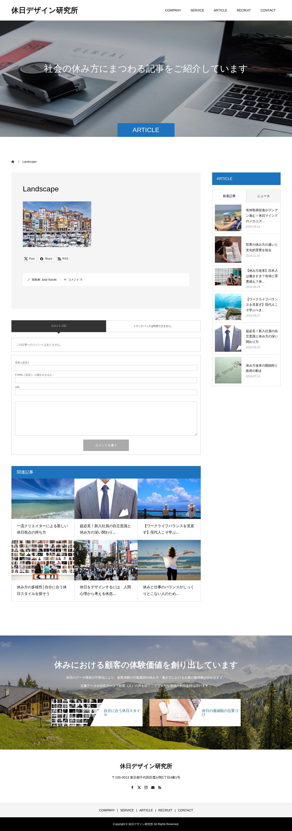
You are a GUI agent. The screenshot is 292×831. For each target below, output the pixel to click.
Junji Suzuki (49, 279)
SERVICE (197, 10)
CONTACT (268, 10)
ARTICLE (220, 10)
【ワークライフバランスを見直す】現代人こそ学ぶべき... (262, 304)
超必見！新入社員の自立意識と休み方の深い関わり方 (262, 336)
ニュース (263, 196)
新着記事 (229, 196)
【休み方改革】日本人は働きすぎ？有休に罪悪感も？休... (262, 276)
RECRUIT (244, 10)
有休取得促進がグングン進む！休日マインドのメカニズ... (262, 215)
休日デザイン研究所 (44, 10)
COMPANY (173, 10)
